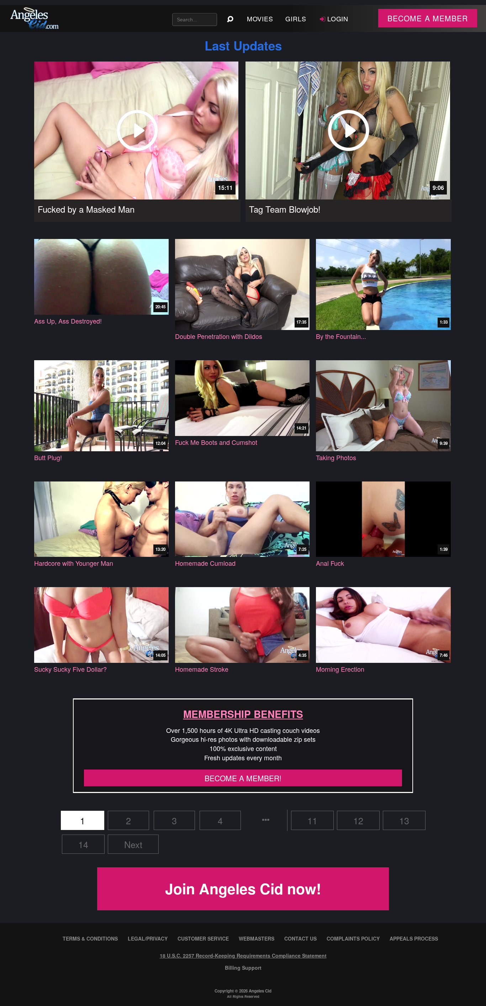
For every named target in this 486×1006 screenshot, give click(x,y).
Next (133, 844)
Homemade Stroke (201, 669)
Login (338, 18)
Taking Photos (336, 457)
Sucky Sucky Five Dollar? (70, 669)
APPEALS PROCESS (414, 938)
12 (358, 820)
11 (312, 820)
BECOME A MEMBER (427, 18)
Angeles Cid (260, 991)
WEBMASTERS (256, 938)
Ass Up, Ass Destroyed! (68, 320)
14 (83, 844)
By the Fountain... (341, 336)
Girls (295, 18)
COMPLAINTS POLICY (353, 938)
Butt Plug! (48, 457)
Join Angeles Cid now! (243, 888)
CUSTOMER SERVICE (203, 938)
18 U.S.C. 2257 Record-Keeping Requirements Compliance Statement (243, 955)
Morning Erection (340, 669)
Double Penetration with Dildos (218, 336)
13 (404, 820)
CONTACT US (300, 938)
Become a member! (243, 778)
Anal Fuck (330, 563)
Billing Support (243, 967)
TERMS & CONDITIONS (90, 938)
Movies (260, 18)
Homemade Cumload (205, 563)
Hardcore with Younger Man (73, 563)
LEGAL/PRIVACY (148, 938)
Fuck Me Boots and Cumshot (216, 442)
